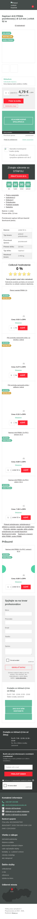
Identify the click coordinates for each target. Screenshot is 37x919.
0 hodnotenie (19, 25)
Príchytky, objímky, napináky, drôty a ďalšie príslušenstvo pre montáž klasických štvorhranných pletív (17, 531)
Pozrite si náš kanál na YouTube (16, 815)
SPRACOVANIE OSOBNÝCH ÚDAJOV (12, 845)
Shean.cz (15, 913)
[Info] (25, 5)
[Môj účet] (29, 5)
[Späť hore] (34, 916)
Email (7, 628)
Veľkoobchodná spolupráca (18, 121)
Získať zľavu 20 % (18, 176)
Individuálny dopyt (10, 106)
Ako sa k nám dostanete (18, 710)
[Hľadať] (7, 5)
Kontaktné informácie (12, 798)
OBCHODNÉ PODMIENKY (9, 839)
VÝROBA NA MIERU (7, 878)
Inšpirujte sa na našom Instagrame (17, 811)
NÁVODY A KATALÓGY (8, 855)
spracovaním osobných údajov (21, 780)
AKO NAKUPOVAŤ (7, 858)
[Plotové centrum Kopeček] (16, 5)
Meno (7, 610)
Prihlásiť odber (18, 774)
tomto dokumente (21, 678)
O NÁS (4, 872)
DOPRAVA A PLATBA (8, 842)
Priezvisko (8, 619)
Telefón (7, 636)
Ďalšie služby (8, 864)
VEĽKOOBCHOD (6, 869)
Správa (7, 646)
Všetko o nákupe (10, 835)
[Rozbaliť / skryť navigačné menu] (3, 5)
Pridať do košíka (15, 101)
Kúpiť (22, 328)
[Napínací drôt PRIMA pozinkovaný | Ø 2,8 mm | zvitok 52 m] (18, 46)
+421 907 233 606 (11, 802)
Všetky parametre (27, 139)
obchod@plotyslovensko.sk (15, 805)
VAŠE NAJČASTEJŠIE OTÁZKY (10, 849)
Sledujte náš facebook (13, 808)
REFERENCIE (5, 875)
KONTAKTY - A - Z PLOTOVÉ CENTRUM (13, 852)
